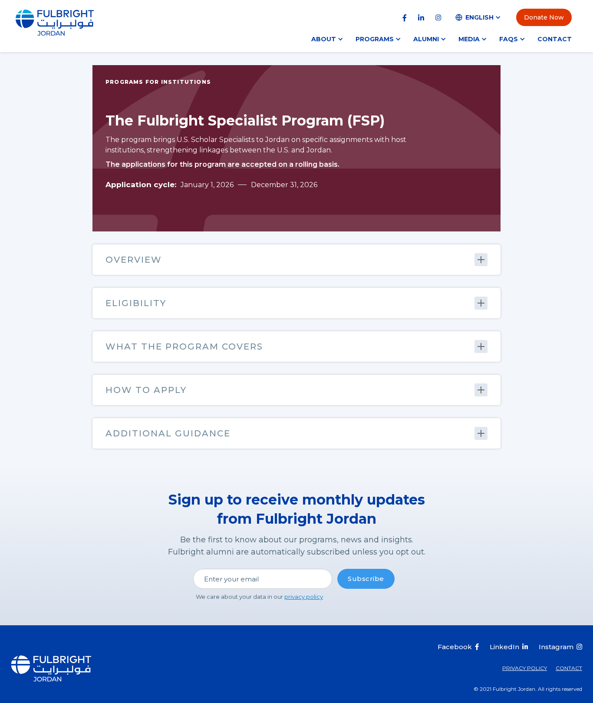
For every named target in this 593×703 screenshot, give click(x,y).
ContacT (569, 668)
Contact (554, 39)
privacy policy (303, 596)
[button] (478, 17)
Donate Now (544, 17)
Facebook (455, 647)
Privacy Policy (524, 668)
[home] (55, 22)
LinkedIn (504, 647)
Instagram (556, 647)
